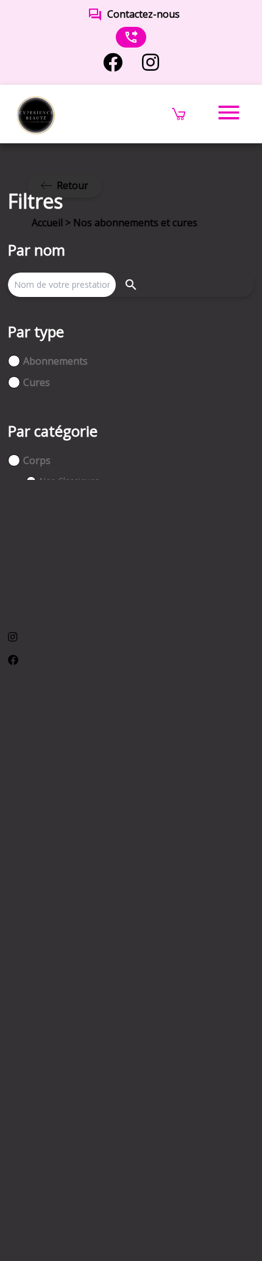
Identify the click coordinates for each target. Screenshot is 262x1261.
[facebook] (112, 62)
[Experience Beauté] (35, 114)
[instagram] (150, 62)
